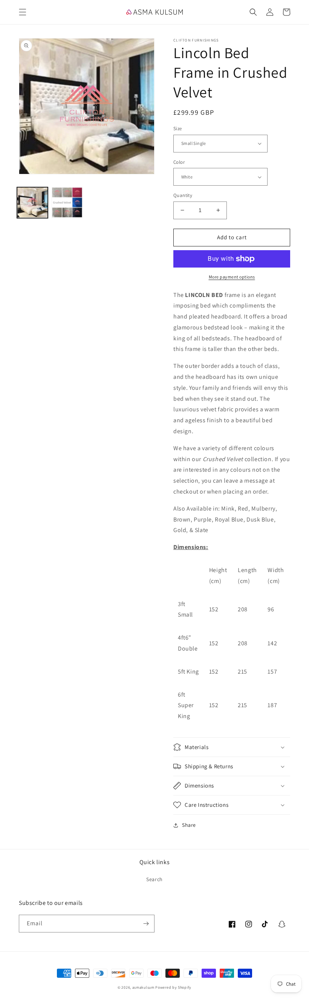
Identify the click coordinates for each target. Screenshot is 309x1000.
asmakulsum (143, 987)
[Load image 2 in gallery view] (67, 202)
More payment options (232, 277)
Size (177, 128)
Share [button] (189, 825)
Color (179, 162)
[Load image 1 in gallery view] (32, 202)
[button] (22, 12)
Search (154, 879)
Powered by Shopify (173, 987)
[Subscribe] (146, 923)
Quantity (182, 195)
